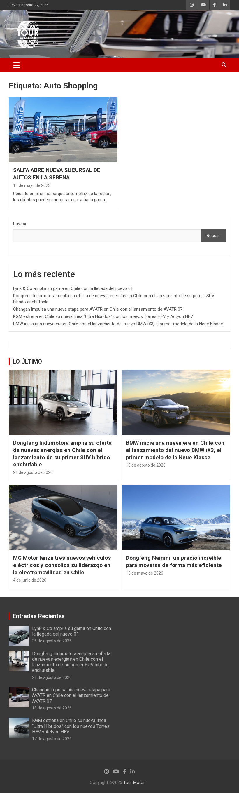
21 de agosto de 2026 (33, 472)
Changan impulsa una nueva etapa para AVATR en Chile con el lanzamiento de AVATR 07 (97, 309)
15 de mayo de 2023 (31, 185)
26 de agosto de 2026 (52, 641)
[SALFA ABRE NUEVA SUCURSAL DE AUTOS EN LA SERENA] (63, 130)
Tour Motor (134, 782)
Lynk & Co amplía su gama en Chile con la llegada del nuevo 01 (73, 288)
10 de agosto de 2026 (146, 465)
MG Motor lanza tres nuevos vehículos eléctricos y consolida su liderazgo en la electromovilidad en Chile (62, 564)
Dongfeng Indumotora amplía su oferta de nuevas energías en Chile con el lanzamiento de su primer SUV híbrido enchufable (62, 453)
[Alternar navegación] (16, 65)
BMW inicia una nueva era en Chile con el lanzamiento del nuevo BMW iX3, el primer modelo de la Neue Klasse (118, 323)
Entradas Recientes (39, 616)
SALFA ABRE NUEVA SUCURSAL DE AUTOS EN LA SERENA (56, 174)
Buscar (20, 224)
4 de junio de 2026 (29, 580)
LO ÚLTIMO (27, 361)
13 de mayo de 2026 (144, 573)
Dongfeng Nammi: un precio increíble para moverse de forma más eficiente (174, 561)
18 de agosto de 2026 (52, 708)
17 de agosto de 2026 (52, 738)
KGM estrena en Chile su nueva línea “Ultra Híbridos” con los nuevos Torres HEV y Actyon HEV (103, 316)
